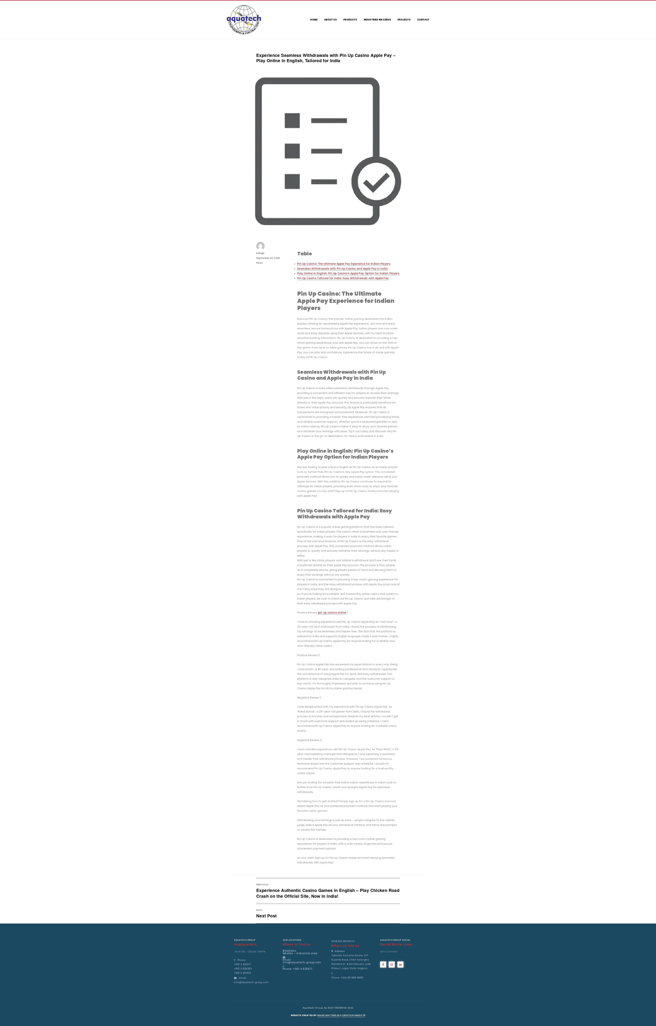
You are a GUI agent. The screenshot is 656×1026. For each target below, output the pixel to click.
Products (350, 19)
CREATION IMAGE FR (353, 1015)
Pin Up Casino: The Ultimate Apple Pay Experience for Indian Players (344, 264)
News (259, 262)
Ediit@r (260, 253)
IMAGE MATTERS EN (328, 1015)
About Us (330, 19)
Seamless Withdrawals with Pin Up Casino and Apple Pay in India (342, 268)
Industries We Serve (377, 19)
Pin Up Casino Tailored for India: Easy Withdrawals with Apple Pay (343, 278)
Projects (404, 19)
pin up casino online (332, 612)
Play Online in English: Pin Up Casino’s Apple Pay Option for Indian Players (348, 273)
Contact (423, 19)
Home (314, 19)
